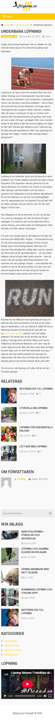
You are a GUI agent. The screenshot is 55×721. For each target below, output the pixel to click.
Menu (9, 16)
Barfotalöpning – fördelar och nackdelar (33, 535)
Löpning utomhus (12, 650)
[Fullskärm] (49, 695)
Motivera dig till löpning (36, 388)
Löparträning (10, 641)
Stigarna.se (18, 713)
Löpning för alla (21, 25)
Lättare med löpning (33, 446)
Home (8, 25)
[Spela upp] (5, 695)
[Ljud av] (45, 695)
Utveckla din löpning (33, 408)
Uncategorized (11, 654)
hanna (48, 36)
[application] (27, 684)
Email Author (40, 479)
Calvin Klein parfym (13, 333)
